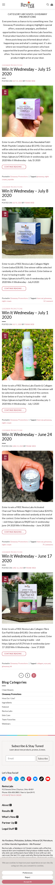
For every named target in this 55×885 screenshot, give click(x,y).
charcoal (40, 298)
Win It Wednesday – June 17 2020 (27, 558)
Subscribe (43, 758)
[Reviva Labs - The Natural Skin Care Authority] (27, 4)
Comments (48, 544)
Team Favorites (8, 719)
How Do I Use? (8, 698)
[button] (3, 4)
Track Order (15, 795)
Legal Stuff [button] (8, 828)
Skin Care (6, 715)
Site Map (5, 795)
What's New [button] (9, 816)
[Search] (48, 4)
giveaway (40, 176)
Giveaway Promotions (12, 65)
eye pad (47, 663)
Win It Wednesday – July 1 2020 (25, 315)
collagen (40, 663)
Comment (48, 301)
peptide (11, 179)
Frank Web (30, 81)
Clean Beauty (8, 690)
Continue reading (14, 167)
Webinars (6, 723)
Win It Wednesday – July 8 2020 (25, 193)
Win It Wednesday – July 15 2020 (26, 71)
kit (11, 666)
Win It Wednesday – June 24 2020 (27, 436)
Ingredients (7, 702)
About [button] (5, 805)
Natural (5, 707)
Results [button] (6, 810)
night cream (6, 301)
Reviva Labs (7, 711)
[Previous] (21, 675)
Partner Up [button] (8, 822)
